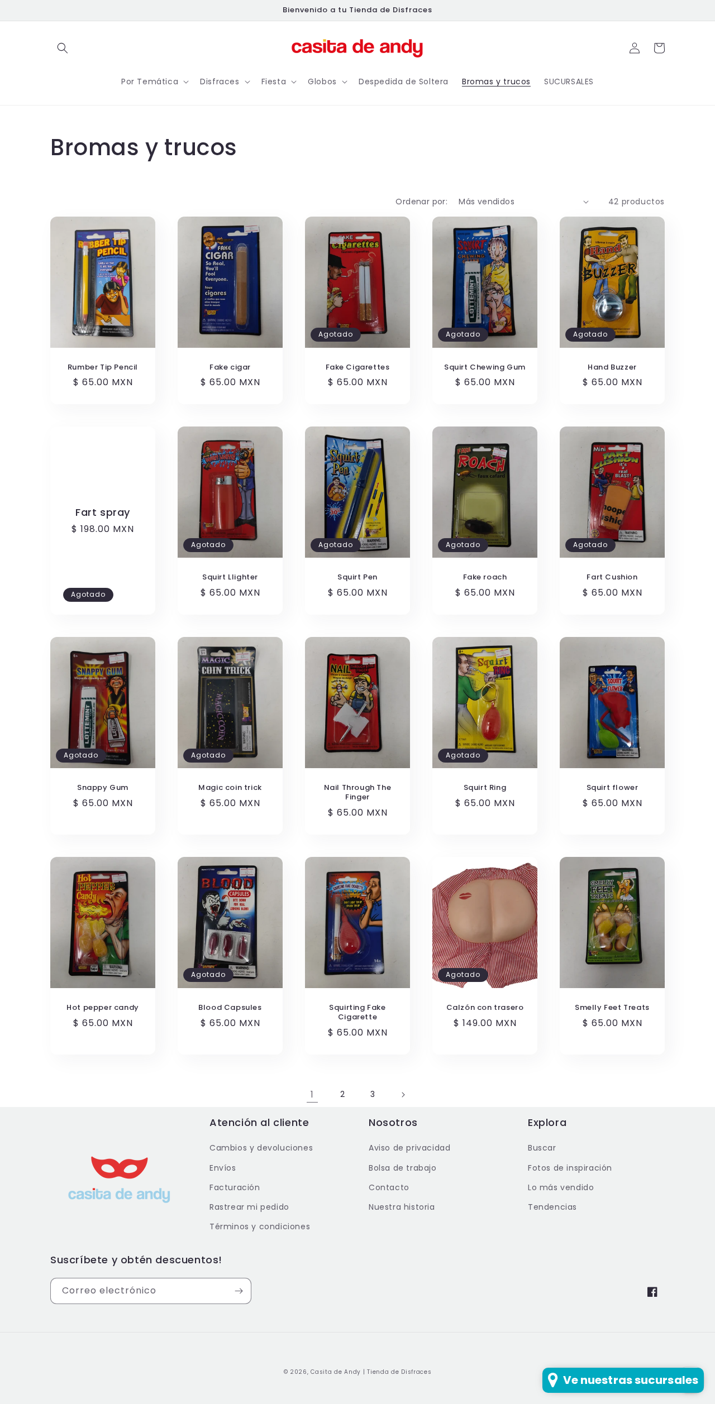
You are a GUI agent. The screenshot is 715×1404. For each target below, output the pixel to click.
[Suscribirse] (238, 1291)
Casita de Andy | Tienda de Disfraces (371, 1372)
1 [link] (312, 1094)
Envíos (222, 1167)
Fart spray (102, 512)
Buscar (542, 1147)
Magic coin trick (230, 788)
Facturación (234, 1187)
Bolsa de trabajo (403, 1167)
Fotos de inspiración (570, 1167)
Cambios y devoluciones (261, 1147)
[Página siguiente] (402, 1094)
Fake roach (485, 577)
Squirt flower (612, 788)
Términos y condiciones (259, 1226)
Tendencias (552, 1207)
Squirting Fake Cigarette (357, 1012)
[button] (62, 48)
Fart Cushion (612, 577)
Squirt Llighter (230, 577)
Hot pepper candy (102, 1008)
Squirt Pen (357, 577)
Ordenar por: (421, 201)
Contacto (389, 1187)
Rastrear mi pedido (249, 1207)
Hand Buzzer (612, 367)
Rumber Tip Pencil (103, 367)
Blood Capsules (229, 1008)
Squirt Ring (485, 788)
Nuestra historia (402, 1207)
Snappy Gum (102, 788)
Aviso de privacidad (409, 1147)
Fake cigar (230, 367)
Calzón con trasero (485, 1008)
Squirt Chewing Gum (485, 367)
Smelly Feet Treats (612, 1008)
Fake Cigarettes (358, 367)
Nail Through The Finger (358, 792)
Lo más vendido (561, 1187)
